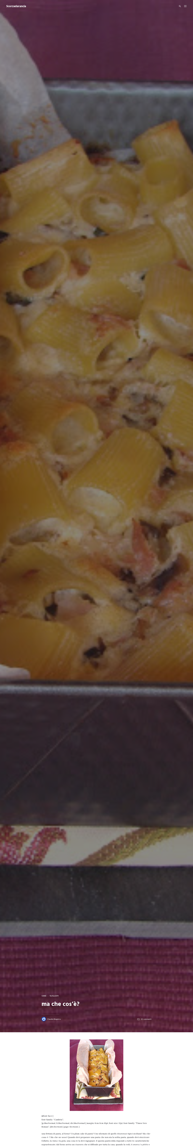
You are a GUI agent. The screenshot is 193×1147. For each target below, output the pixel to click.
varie (44, 996)
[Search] (180, 6)
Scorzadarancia (16, 6)
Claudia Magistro (54, 1019)
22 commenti (146, 1019)
